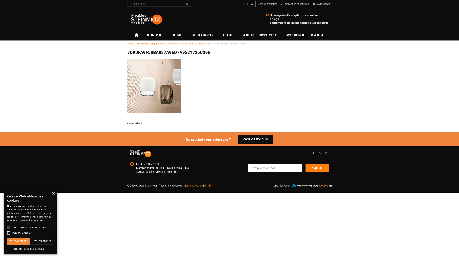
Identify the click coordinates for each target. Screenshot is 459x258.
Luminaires (170, 43)
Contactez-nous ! (255, 139)
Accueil (131, 43)
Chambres (154, 35)
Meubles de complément (259, 35)
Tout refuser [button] (42, 241)
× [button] (53, 193)
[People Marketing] (302, 186)
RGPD (207, 185)
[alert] (30, 222)
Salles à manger (202, 35)
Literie (227, 35)
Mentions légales (193, 185)
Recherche (187, 3)
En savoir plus (36, 220)
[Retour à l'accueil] (146, 19)
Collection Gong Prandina (191, 43)
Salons (176, 35)
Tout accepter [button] (19, 241)
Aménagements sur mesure (305, 35)
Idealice (323, 185)
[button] (30, 249)
